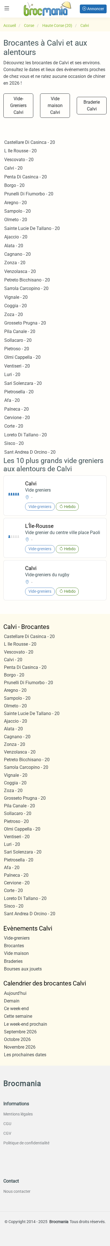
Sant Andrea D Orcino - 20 (30, 452)
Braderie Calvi (91, 105)
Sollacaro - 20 (18, 340)
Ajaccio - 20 (15, 237)
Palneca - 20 (16, 409)
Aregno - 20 (15, 202)
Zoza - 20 (13, 314)
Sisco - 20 (14, 443)
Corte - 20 (13, 426)
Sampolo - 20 (17, 211)
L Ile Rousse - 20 (20, 150)
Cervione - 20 (17, 417)
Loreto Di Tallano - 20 (25, 435)
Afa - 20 (12, 400)
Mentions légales (18, 1114)
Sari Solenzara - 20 (23, 383)
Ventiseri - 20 (17, 366)
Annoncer (95, 9)
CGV (7, 1133)
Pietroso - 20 (16, 348)
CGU (7, 1124)
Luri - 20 (12, 374)
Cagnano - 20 (17, 254)
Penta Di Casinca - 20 (25, 177)
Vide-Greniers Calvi (18, 105)
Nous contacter (16, 1191)
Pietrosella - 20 (19, 391)
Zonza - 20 (14, 262)
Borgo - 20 (14, 185)
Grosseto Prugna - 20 (25, 323)
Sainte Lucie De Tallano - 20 (32, 228)
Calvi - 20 (13, 168)
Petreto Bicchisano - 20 (27, 280)
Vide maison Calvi (55, 105)
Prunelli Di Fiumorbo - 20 (28, 194)
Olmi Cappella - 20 (22, 357)
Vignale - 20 (16, 297)
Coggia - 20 (15, 305)
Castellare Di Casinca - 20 (29, 142)
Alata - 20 (13, 245)
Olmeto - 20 (15, 219)
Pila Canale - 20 (19, 331)
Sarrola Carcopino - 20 (26, 288)
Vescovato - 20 (19, 159)
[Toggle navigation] (6, 8)
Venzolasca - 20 (20, 271)
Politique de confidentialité (26, 1143)
